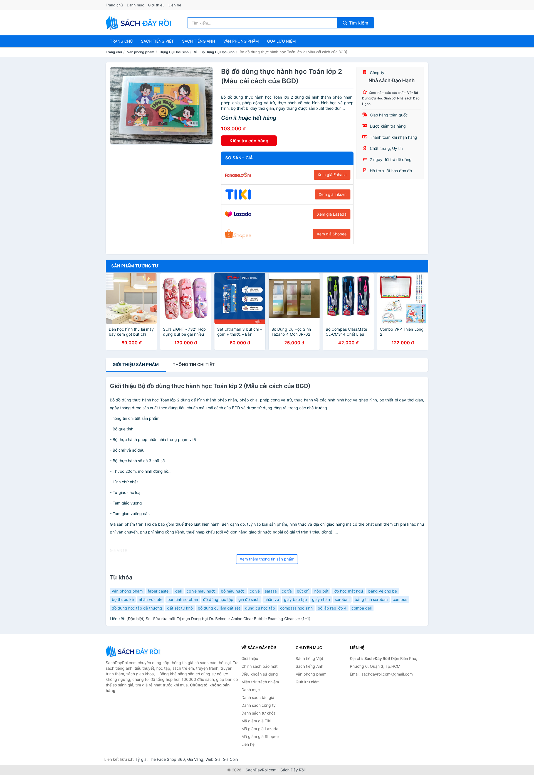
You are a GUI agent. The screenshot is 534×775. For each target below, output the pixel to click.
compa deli (362, 608)
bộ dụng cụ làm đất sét (219, 608)
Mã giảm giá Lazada (259, 728)
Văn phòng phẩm (241, 41)
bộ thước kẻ (123, 599)
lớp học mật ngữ (348, 591)
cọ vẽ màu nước (201, 591)
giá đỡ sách (248, 599)
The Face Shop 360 (167, 759)
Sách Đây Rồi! (293, 769)
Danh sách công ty (258, 705)
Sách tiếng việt (157, 41)
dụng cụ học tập (260, 608)
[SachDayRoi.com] (139, 23)
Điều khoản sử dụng (259, 674)
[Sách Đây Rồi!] (133, 651)
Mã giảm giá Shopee (260, 736)
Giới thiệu (156, 5)
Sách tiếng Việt (309, 658)
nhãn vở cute (150, 599)
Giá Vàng (195, 759)
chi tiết (194, 364)
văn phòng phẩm (127, 591)
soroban (342, 599)
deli (178, 591)
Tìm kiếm (358, 23)
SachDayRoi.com (261, 769)
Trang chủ (114, 5)
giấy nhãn (321, 599)
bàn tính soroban (182, 599)
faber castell (159, 591)
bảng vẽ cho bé (382, 591)
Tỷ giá (141, 759)
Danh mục (135, 5)
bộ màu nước (233, 591)
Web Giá (213, 759)
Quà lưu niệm (281, 41)
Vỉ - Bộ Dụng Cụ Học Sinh (214, 52)
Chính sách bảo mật (259, 666)
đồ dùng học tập (218, 599)
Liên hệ (175, 5)
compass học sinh (296, 608)
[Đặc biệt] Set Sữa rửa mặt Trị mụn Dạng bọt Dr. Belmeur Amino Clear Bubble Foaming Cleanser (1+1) (218, 618)
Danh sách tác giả (257, 697)
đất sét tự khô (180, 608)
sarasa (271, 591)
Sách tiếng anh (198, 41)
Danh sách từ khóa (258, 713)
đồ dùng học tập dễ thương (137, 608)
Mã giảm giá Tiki (256, 720)
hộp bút (321, 591)
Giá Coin (230, 759)
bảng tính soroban (371, 599)
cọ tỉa (287, 591)
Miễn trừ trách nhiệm (260, 681)
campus (400, 599)
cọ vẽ (255, 591)
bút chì (303, 591)
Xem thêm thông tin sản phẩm (267, 559)
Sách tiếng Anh (309, 666)
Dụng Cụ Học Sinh (174, 52)
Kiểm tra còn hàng (248, 140)
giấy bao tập (295, 599)
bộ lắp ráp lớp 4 (332, 608)
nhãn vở (271, 599)
